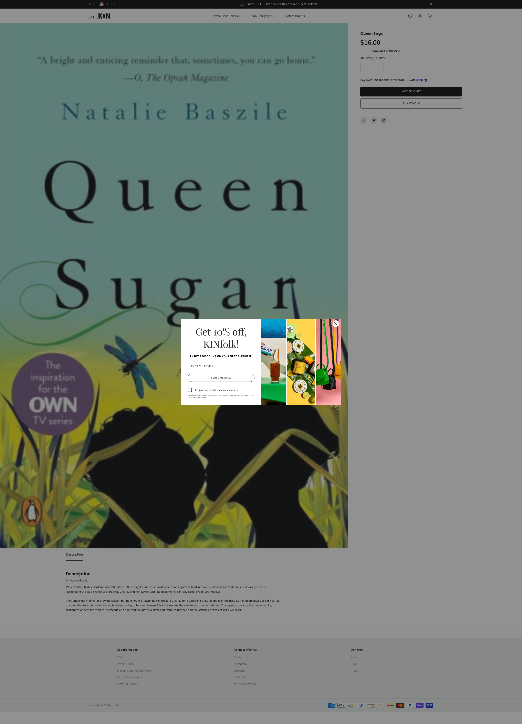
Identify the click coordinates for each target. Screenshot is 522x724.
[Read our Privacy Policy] (252, 396)
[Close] (336, 324)
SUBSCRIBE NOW (221, 377)
